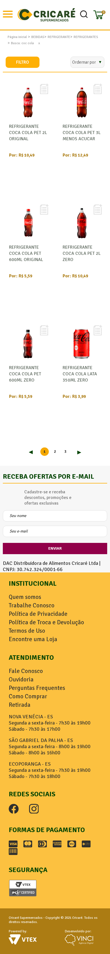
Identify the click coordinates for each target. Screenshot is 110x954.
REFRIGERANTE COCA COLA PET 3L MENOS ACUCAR (82, 133)
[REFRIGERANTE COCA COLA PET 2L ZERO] (82, 223)
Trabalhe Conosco (31, 605)
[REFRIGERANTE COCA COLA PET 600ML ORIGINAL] (28, 223)
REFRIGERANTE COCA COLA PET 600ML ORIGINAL (26, 253)
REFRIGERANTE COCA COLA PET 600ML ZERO (25, 374)
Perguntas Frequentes (37, 688)
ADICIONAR (27, 189)
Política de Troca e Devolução (46, 622)
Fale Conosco (26, 671)
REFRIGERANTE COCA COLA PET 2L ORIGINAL (28, 133)
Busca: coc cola (22, 43)
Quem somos (25, 597)
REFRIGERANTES (86, 37)
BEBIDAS (37, 37)
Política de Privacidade (38, 614)
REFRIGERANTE (59, 37)
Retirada (19, 704)
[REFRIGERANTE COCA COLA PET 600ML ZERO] (28, 343)
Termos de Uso (27, 630)
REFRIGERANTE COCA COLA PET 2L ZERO (82, 253)
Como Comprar (28, 696)
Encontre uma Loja (33, 639)
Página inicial (17, 37)
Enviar (55, 548)
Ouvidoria (21, 679)
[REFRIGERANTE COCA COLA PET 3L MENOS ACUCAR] (82, 102)
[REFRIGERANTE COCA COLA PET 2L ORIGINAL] (28, 102)
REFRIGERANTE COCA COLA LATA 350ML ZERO (80, 374)
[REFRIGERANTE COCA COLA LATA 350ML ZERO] (82, 343)
